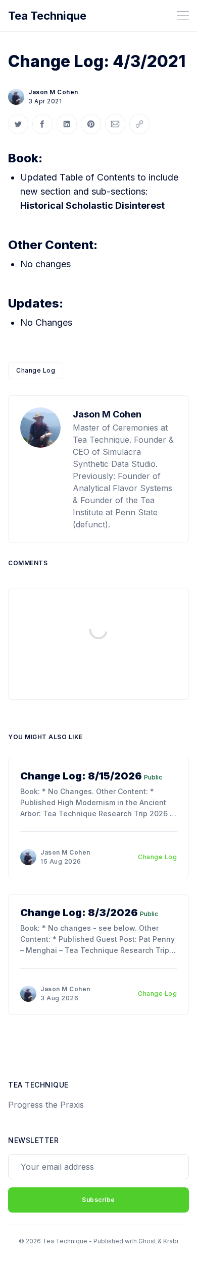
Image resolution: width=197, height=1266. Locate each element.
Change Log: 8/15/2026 (81, 776)
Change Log (35, 370)
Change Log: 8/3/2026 (79, 913)
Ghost (147, 1241)
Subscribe (98, 1199)
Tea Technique (47, 15)
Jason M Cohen (53, 92)
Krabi (170, 1241)
